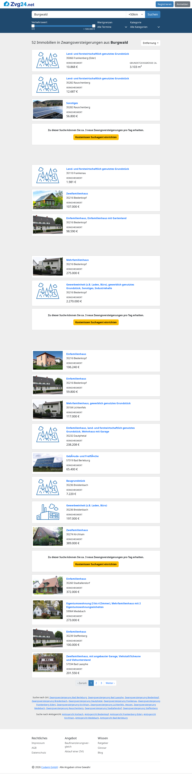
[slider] (32, 25)
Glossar (102, 747)
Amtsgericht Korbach (72, 714)
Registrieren (165, 4)
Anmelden (182, 4)
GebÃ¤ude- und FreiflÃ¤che (82, 456)
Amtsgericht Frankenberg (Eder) (126, 714)
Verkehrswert (39, 22)
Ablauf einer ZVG (74, 751)
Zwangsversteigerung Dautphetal (85, 701)
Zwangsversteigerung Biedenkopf (142, 697)
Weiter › (110, 683)
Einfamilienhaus (76, 354)
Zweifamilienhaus (77, 193)
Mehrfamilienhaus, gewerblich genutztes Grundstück (98, 403)
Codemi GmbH (49, 767)
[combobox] (79, 14)
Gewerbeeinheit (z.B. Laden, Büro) (86, 505)
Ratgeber (103, 743)
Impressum (38, 743)
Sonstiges (72, 103)
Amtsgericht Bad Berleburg (114, 717)
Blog (100, 752)
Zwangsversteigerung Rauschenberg (65, 708)
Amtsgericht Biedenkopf (97, 714)
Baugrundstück (75, 480)
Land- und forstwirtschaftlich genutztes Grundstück (97, 53)
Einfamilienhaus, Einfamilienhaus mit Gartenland (96, 218)
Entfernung (150, 43)
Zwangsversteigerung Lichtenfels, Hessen (111, 704)
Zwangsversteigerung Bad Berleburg (68, 697)
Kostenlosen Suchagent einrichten (96, 137)
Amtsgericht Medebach (87, 717)
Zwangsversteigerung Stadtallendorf (103, 708)
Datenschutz (39, 752)
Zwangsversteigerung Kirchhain (73, 704)
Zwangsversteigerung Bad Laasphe (106, 697)
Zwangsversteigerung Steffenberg (140, 708)
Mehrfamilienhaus (77, 260)
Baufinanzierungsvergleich (77, 744)
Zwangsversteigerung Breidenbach (49, 701)
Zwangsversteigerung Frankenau (120, 701)
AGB (34, 747)
